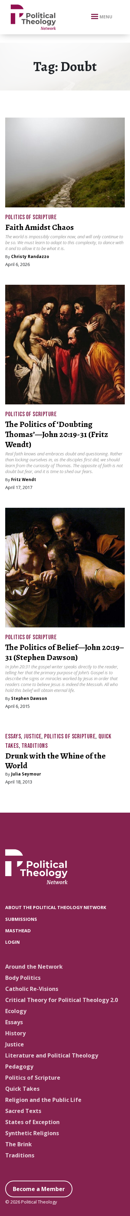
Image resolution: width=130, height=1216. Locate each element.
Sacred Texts (23, 1111)
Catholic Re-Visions (31, 989)
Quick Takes (22, 1089)
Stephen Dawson (29, 698)
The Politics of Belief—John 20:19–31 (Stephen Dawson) (64, 652)
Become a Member (39, 1189)
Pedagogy (19, 1066)
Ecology (15, 1011)
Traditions (34, 746)
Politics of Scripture (31, 217)
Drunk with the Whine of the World (55, 760)
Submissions (21, 919)
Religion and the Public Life (43, 1100)
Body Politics (23, 978)
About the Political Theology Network (55, 907)
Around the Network (34, 966)
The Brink (18, 1144)
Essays (13, 736)
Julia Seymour (26, 774)
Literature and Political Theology (51, 1055)
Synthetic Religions (32, 1133)
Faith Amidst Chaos (39, 227)
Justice (32, 736)
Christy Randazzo (30, 256)
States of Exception (32, 1122)
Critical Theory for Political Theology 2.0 (61, 1000)
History (15, 1033)
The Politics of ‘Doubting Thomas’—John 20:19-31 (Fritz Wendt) (56, 434)
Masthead (18, 930)
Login (12, 942)
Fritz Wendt (23, 479)
